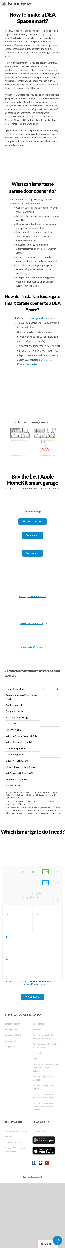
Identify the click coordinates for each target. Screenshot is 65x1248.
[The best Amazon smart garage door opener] (32, 581)
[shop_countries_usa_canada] (32, 526)
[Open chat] (57, 1240)
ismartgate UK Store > (32, 646)
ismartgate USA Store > (32, 596)
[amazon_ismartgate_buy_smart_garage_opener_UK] (32, 631)
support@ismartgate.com (36, 984)
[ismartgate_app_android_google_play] (43, 1140)
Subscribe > (40, 1131)
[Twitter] (40, 1163)
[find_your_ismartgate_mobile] (32, 838)
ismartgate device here (41, 318)
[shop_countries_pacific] (32, 558)
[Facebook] (34, 1163)
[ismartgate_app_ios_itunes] (43, 1151)
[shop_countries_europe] (32, 541)
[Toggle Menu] (60, 4)
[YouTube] (47, 1163)
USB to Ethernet (12, 801)
